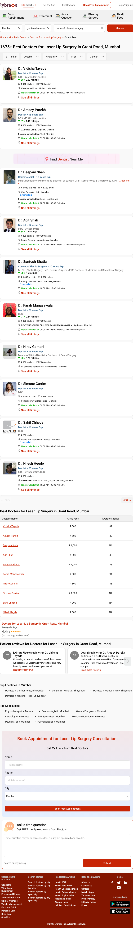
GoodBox (5, 917)
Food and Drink (8, 907)
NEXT (125, 500)
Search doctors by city (39, 882)
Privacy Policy (88, 898)
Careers (85, 889)
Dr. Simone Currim (32, 384)
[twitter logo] (119, 884)
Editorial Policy (88, 902)
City (7, 788)
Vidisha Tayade (11, 526)
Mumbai (13, 37)
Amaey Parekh (11, 535)
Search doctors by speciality (37, 893)
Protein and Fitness (10, 894)
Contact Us (86, 885)
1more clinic (26, 284)
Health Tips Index (63, 885)
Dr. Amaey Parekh (32, 110)
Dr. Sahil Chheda (30, 422)
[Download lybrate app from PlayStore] (120, 906)
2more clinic (26, 195)
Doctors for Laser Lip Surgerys (46, 37)
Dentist (23, 37)
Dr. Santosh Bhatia (32, 261)
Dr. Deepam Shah (31, 172)
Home (3, 37)
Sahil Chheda (10, 602)
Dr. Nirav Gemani (31, 347)
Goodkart (6, 885)
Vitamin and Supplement (7, 889)
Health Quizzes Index (65, 892)
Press (84, 905)
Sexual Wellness (9, 901)
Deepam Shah (10, 545)
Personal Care (8, 910)
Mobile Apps (87, 892)
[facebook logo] (112, 884)
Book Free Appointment (96, 5)
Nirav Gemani (10, 583)
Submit (107, 863)
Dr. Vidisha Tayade (32, 68)
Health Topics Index (64, 895)
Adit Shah (8, 555)
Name (8, 757)
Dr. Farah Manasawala (35, 305)
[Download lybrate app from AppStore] (120, 913)
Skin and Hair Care (10, 897)
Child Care (6, 914)
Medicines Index (63, 898)
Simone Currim (11, 593)
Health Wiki (60, 882)
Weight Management (11, 904)
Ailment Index (61, 902)
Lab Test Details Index (66, 905)
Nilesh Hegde (10, 612)
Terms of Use (88, 895)
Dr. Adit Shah (28, 220)
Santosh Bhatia (11, 564)
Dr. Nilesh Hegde (31, 463)
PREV (7, 500)
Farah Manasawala (13, 574)
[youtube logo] (119, 889)
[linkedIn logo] (125, 884)
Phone (8, 772)
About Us (85, 882)
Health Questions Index (66, 889)
